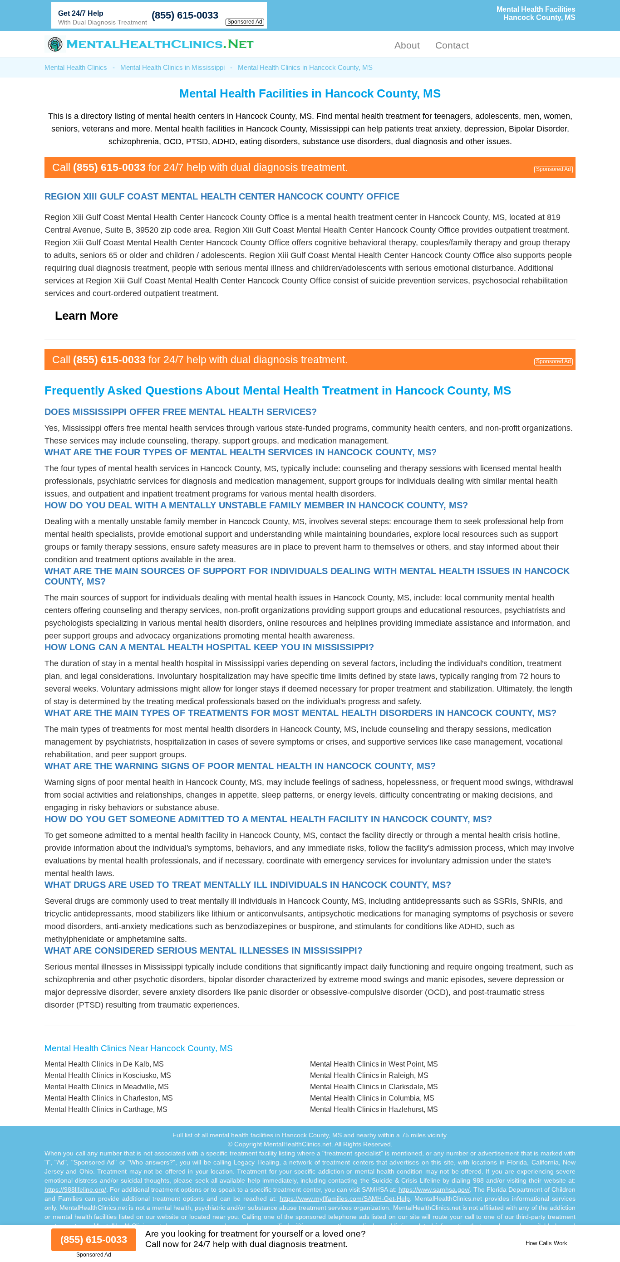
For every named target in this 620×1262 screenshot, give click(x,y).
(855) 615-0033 (185, 15)
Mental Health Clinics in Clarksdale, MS (374, 1087)
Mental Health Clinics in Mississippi (172, 67)
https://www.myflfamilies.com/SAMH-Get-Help (345, 1198)
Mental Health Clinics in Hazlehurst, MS (374, 1109)
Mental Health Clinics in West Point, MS (374, 1064)
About (407, 45)
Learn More (86, 315)
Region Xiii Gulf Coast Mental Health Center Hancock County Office (221, 196)
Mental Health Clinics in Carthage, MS (105, 1109)
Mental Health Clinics (75, 67)
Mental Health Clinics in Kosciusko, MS (107, 1075)
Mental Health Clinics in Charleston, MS (108, 1098)
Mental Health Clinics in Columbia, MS (372, 1098)
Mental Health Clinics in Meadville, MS (106, 1087)
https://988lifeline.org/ (75, 1189)
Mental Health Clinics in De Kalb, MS (104, 1064)
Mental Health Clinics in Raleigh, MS (369, 1075)
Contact (452, 45)
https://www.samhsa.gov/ (434, 1189)
